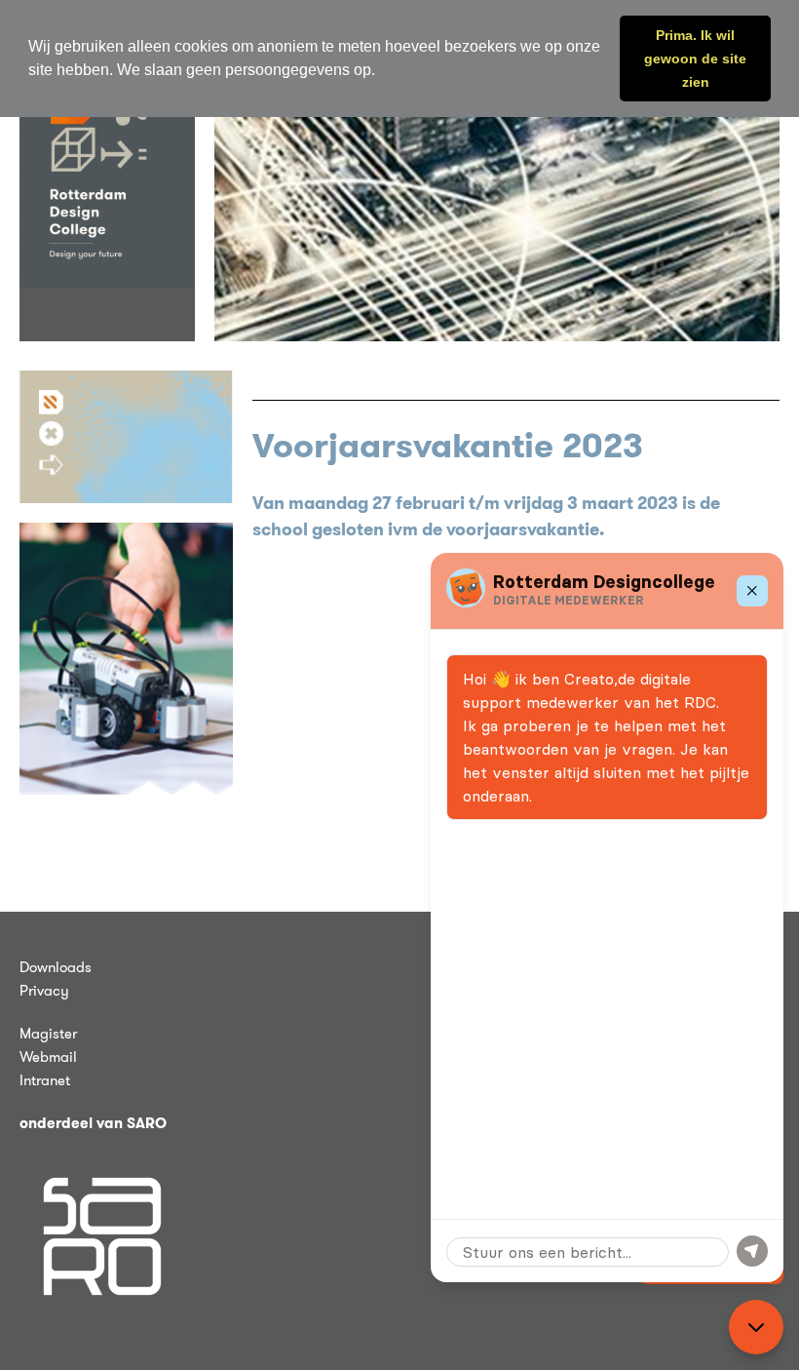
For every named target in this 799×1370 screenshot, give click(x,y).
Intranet (44, 1080)
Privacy (44, 990)
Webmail (48, 1057)
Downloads (55, 967)
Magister (48, 1033)
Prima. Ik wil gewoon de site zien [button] (695, 58)
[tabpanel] (497, 195)
